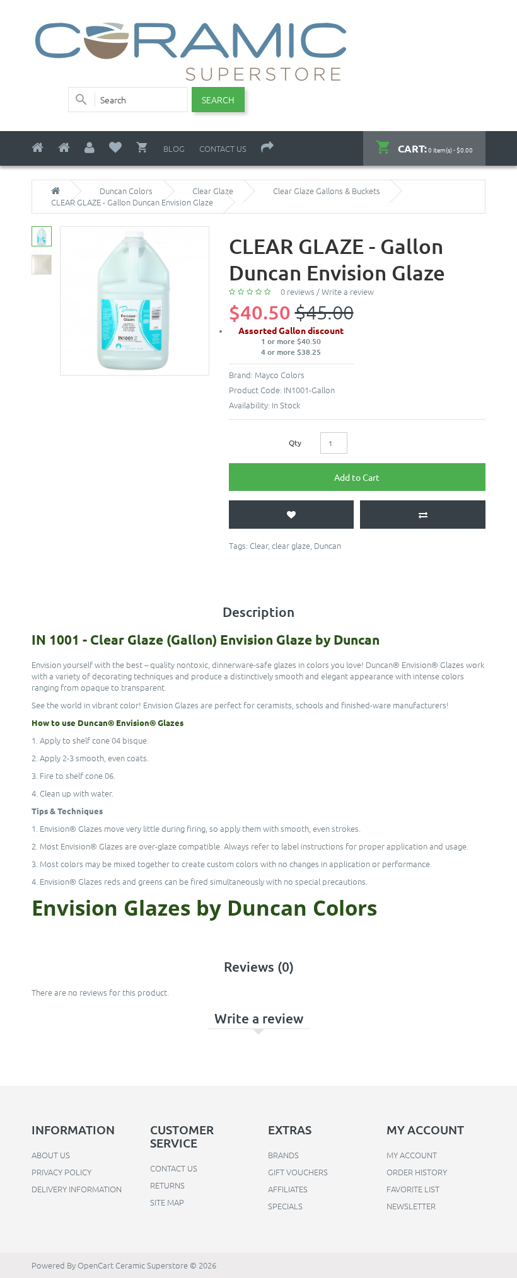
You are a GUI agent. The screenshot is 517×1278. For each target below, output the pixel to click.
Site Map (167, 1202)
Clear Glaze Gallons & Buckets (326, 191)
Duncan (327, 545)
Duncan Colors (126, 191)
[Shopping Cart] (142, 147)
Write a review (348, 291)
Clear (259, 545)
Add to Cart (357, 477)
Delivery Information (77, 1189)
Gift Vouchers (298, 1172)
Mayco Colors (280, 375)
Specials (285, 1206)
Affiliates (288, 1189)
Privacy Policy (61, 1172)
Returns (167, 1185)
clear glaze (291, 545)
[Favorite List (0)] (115, 148)
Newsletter (411, 1206)
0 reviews (298, 291)
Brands (283, 1155)
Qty (295, 442)
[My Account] (89, 148)
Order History (416, 1172)
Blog (174, 148)
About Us (51, 1155)
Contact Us (223, 148)
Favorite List (412, 1189)
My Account (411, 1155)
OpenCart (95, 1265)
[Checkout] (267, 148)
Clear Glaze (212, 191)
